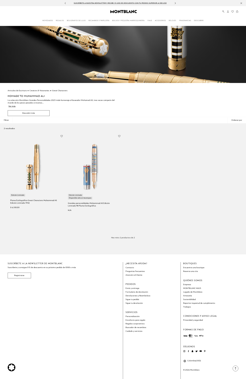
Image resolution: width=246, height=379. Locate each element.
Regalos (60, 20)
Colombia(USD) (194, 361)
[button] (228, 11)
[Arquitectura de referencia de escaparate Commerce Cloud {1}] (123, 11)
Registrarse (19, 275)
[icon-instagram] (184, 351)
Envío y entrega (132, 288)
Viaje (149, 20)
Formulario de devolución (137, 292)
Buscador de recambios (136, 327)
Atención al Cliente (134, 275)
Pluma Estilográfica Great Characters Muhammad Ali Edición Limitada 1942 (33, 202)
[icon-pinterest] (205, 351)
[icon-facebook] (188, 351)
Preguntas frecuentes (135, 271)
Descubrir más (28, 113)
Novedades (47, 20)
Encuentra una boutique (193, 268)
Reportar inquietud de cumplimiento (199, 303)
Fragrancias (185, 20)
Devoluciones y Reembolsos (138, 296)
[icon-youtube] (201, 351)
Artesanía (187, 296)
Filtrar (6, 120)
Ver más (12, 106)
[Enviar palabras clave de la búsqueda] (223, 12)
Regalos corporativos (135, 324)
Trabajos (187, 307)
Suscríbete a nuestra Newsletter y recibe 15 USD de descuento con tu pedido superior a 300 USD (75, 3)
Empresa (187, 285)
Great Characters (59, 91)
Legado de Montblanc (193, 292)
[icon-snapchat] (192, 351)
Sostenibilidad (189, 299)
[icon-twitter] (197, 351)
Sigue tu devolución (134, 303)
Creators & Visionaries (39, 91)
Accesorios (160, 20)
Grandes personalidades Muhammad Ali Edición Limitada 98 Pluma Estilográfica (89, 204)
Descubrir (199, 20)
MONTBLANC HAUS (192, 288)
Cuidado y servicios (134, 331)
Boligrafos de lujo (76, 20)
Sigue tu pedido (132, 299)
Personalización (133, 316)
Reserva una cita (190, 271)
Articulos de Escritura (17, 91)
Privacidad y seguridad (193, 320)
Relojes (172, 20)
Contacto (130, 268)
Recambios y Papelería (99, 20)
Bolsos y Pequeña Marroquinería (128, 20)
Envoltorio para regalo (135, 320)
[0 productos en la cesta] (237, 12)
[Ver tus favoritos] (232, 12)
